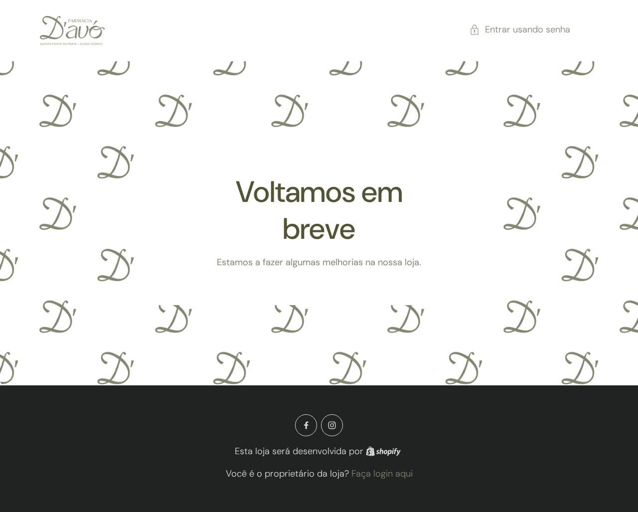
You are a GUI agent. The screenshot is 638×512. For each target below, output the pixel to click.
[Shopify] (383, 451)
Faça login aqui (382, 474)
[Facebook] (306, 425)
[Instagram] (332, 425)
